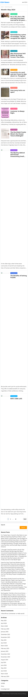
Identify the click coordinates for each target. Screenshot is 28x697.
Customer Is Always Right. (17, 112)
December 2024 (5, 654)
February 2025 (5, 648)
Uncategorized (14, 14)
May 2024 (3, 668)
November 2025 (5, 637)
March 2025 (4, 645)
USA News (4, 2)
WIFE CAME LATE (16, 399)
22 (15, 519)
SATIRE (3, 683)
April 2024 (4, 671)
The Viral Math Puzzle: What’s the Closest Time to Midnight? (18, 134)
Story (2, 686)
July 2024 (3, 662)
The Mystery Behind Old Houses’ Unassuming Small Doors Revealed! (17, 155)
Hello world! (21, 613)
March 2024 (4, 673)
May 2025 (3, 640)
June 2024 (3, 665)
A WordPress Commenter (8, 613)
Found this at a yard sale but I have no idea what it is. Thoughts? (18, 74)
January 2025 (4, 651)
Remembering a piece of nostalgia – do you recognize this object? (18, 36)
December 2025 (5, 634)
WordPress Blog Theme (15, 693)
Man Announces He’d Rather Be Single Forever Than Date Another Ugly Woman (18, 56)
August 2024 (4, 659)
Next (25, 519)
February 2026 (5, 629)
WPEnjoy (24, 693)
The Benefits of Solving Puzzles (18, 276)
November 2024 (5, 657)
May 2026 (3, 620)
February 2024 (5, 676)
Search (3, 525)
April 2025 (4, 643)
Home (2, 7)
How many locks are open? (17, 91)
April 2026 (4, 623)
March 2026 (4, 626)
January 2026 (4, 631)
